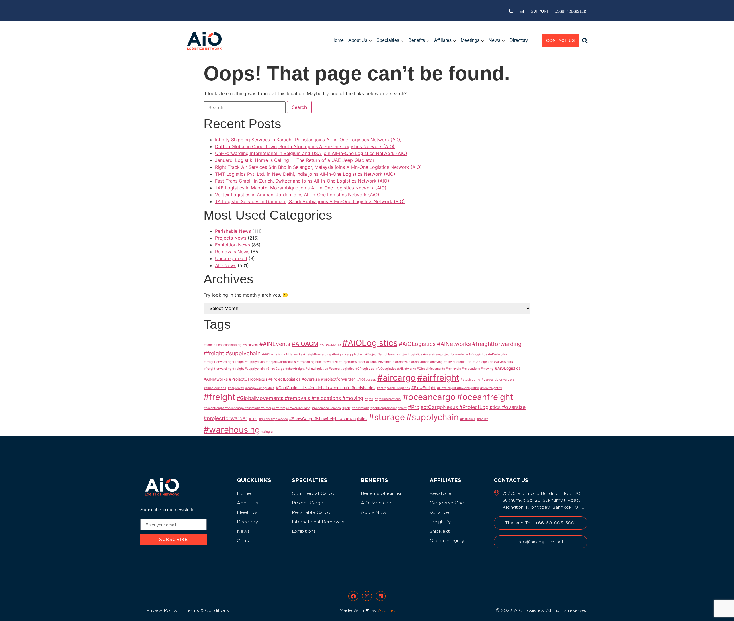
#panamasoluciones (326, 408)
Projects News (230, 238)
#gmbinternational (388, 399)
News (494, 40)
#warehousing (232, 430)
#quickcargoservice (273, 419)
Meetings (470, 40)
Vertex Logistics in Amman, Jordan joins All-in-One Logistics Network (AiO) (297, 194)
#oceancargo (429, 397)
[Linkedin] (381, 596)
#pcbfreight (360, 408)
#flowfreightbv (491, 388)
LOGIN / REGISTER (570, 11)
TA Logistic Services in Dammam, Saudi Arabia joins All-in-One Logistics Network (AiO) (310, 201)
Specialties (387, 40)
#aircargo (396, 378)
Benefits (416, 40)
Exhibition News (232, 245)
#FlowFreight (423, 387)
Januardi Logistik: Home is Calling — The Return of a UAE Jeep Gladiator (294, 160)
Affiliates (443, 40)
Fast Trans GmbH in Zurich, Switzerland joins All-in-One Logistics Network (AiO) (302, 181)
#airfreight (438, 378)
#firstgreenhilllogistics (393, 388)
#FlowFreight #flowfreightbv (458, 388)
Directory (518, 40)
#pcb (346, 408)
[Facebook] (353, 596)
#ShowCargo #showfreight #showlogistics (328, 418)
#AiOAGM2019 (330, 345)
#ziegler (267, 432)
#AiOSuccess (366, 379)
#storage (387, 417)
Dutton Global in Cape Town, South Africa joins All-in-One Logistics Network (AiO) (305, 146)
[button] (585, 41)
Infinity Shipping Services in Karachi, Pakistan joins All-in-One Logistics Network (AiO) (308, 139)
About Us (357, 40)
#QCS (253, 419)
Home (337, 40)
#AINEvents (274, 343)
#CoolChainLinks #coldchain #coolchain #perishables (325, 387)
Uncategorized (231, 258)
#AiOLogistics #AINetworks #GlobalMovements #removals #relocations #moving (434, 369)
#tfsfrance (467, 419)
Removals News (232, 251)
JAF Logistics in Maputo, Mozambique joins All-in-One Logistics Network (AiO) (300, 188)
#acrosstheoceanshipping (222, 345)
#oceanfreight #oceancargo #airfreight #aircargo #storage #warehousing (257, 408)
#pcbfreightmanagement (388, 408)
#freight (219, 397)
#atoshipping (470, 379)
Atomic (386, 610)
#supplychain (432, 417)
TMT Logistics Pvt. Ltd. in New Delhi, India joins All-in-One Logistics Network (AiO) (305, 174)
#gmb (369, 399)
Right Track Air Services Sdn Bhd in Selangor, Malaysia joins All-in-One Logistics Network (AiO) (318, 167)
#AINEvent (250, 345)
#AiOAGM (305, 343)
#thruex (482, 419)
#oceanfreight (485, 397)
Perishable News (233, 231)
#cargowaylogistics (259, 388)
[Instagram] (367, 596)
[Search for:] (245, 107)
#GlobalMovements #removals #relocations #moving (300, 398)
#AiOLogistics (369, 343)
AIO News (225, 265)
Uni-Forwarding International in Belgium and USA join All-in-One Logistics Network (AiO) (311, 153)
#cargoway (236, 388)
